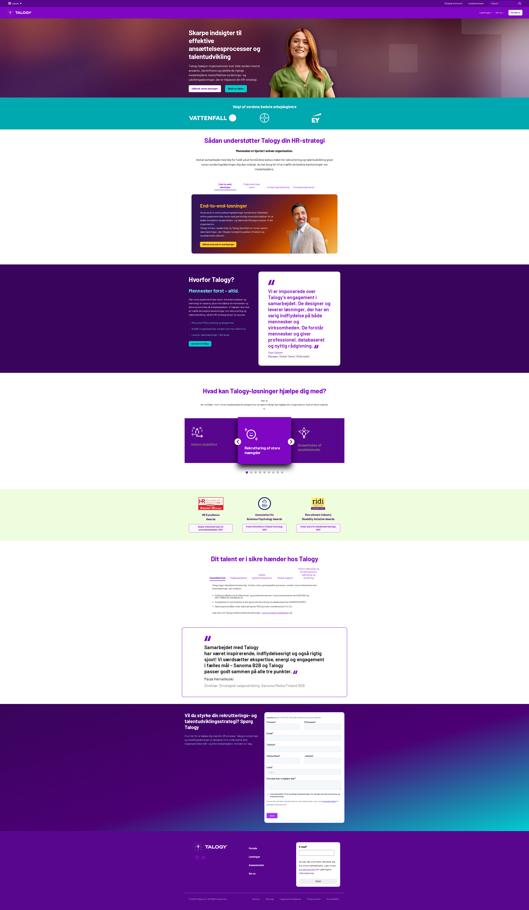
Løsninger (485, 12)
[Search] (519, 3)
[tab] (225, 186)
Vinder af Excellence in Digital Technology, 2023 (264, 528)
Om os (499, 12)
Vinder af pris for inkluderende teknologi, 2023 (318, 528)
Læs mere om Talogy (200, 344)
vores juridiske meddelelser (275, 612)
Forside (253, 848)
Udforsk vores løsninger (205, 88)
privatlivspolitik (307, 869)
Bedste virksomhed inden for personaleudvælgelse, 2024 (210, 528)
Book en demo (236, 88)
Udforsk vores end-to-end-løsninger (218, 244)
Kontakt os (515, 12)
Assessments (256, 865)
